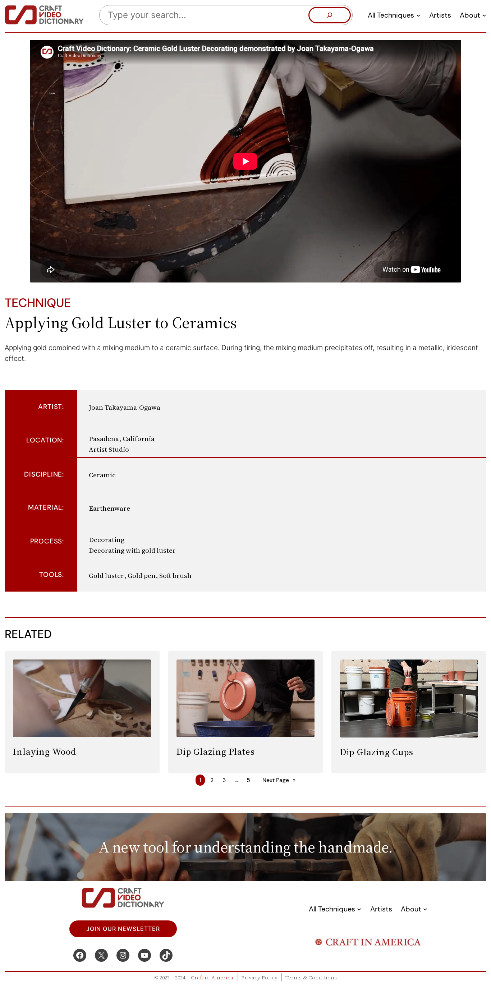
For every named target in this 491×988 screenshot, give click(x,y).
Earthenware (109, 508)
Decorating (106, 539)
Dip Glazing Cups (376, 752)
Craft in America (212, 977)
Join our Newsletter (123, 928)
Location (44, 440)
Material (45, 507)
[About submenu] (484, 15)
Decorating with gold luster (132, 550)
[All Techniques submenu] (418, 15)
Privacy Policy (259, 977)
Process (46, 541)
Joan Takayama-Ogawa (124, 407)
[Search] (329, 15)
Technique (38, 303)
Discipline (43, 474)
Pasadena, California (122, 438)
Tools (50, 574)
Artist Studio (109, 449)
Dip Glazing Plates (215, 751)
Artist (50, 406)
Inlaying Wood (44, 751)
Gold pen (142, 575)
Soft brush (175, 575)
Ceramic (102, 474)
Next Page (278, 780)
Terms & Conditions (311, 977)
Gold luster (106, 575)
